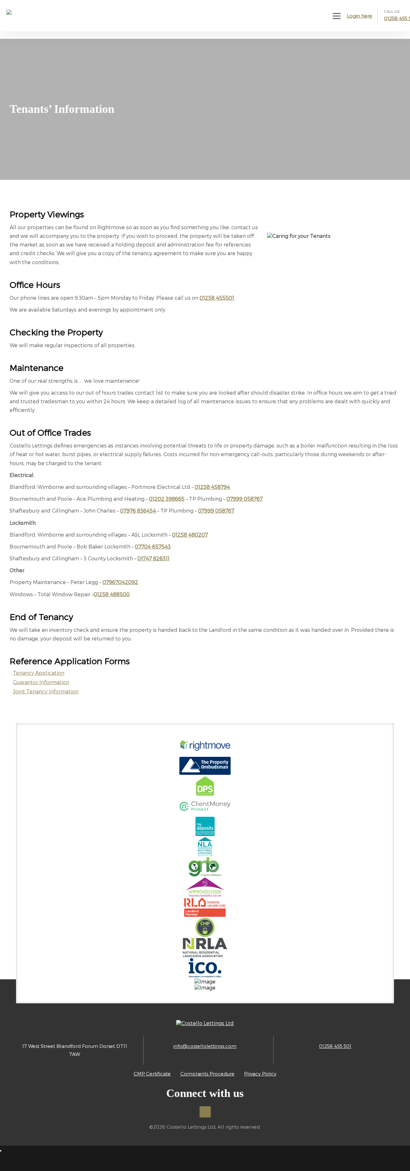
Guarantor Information (41, 682)
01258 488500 (112, 594)
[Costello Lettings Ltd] (32, 19)
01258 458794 (212, 487)
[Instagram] (205, 1111)
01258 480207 (190, 534)
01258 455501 (217, 298)
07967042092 (120, 582)
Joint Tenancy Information (45, 691)
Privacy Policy (260, 1073)
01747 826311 (153, 558)
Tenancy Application (38, 673)
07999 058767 (244, 499)
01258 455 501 (335, 1046)
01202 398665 (166, 499)
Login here (359, 16)
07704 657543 (153, 546)
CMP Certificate (152, 1073)
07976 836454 (138, 510)
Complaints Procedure (207, 1073)
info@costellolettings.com (204, 1046)
